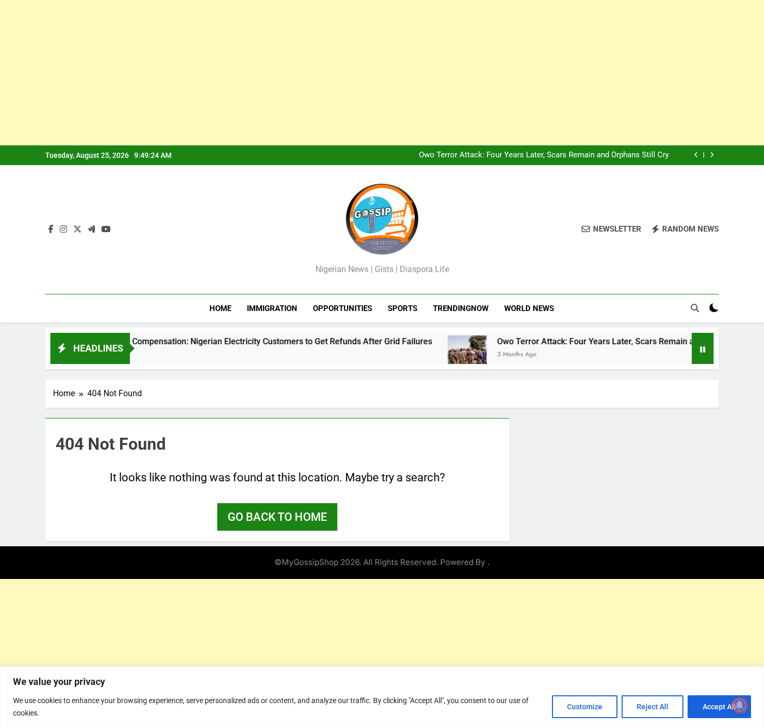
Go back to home (277, 516)
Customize (584, 707)
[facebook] (51, 229)
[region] (382, 697)
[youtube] (106, 229)
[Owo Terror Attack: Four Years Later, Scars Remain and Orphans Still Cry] (448, 354)
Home (220, 308)
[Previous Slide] (696, 155)
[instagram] (63, 229)
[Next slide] (712, 155)
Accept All (719, 707)
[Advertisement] (312, 72)
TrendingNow (461, 308)
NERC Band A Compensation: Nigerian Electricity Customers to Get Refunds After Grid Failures (238, 341)
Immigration (272, 308)
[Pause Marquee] (703, 348)
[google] (91, 229)
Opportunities (342, 308)
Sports (402, 308)
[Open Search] (695, 308)
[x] (77, 229)
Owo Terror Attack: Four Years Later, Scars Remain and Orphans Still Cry (544, 155)
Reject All (652, 707)
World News (529, 308)
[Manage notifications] (739, 705)
